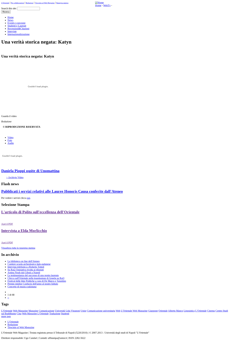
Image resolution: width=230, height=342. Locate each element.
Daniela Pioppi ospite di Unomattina (30, 171)
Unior (83, 310)
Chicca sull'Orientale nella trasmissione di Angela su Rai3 (36, 278)
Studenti (65, 313)
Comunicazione (46, 310)
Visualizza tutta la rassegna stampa (18, 248)
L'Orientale (5, 3)
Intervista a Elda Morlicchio (24, 231)
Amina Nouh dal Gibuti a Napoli (24, 272)
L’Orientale (201, 310)
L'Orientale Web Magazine (134, 310)
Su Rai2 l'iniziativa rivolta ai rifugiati (26, 269)
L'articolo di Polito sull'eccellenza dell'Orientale (40, 212)
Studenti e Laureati (17, 25)
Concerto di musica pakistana (22, 286)
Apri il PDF (7, 224)
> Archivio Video (14, 177)
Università (60, 310)
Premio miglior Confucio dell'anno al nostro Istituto (33, 283)
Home (98, 5)
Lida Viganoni (73, 310)
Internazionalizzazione (19, 34)
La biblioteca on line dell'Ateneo (24, 261)
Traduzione (54, 313)
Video (10, 137)
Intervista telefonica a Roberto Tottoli (26, 267)
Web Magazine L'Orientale (35, 313)
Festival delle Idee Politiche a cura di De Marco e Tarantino (37, 281)
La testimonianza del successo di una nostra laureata (33, 275)
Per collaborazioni (17, 3)
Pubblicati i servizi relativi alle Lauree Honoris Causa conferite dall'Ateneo (62, 191)
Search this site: (9, 8)
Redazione (29, 3)
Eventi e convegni (16, 23)
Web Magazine (20, 310)
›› (8, 297)
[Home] (99, 2)
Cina (19, 313)
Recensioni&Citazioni (18, 28)
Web (118, 310)
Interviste (12, 31)
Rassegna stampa (62, 3)
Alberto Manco (175, 310)
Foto (10, 140)
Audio (11, 143)
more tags (6, 316)
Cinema (211, 310)
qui (28, 198)
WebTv (107, 5)
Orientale (163, 310)
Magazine (33, 310)
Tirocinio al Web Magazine (45, 3)
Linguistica (189, 310)
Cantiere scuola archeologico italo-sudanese (29, 264)
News (10, 20)
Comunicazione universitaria (101, 310)
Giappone (153, 310)
